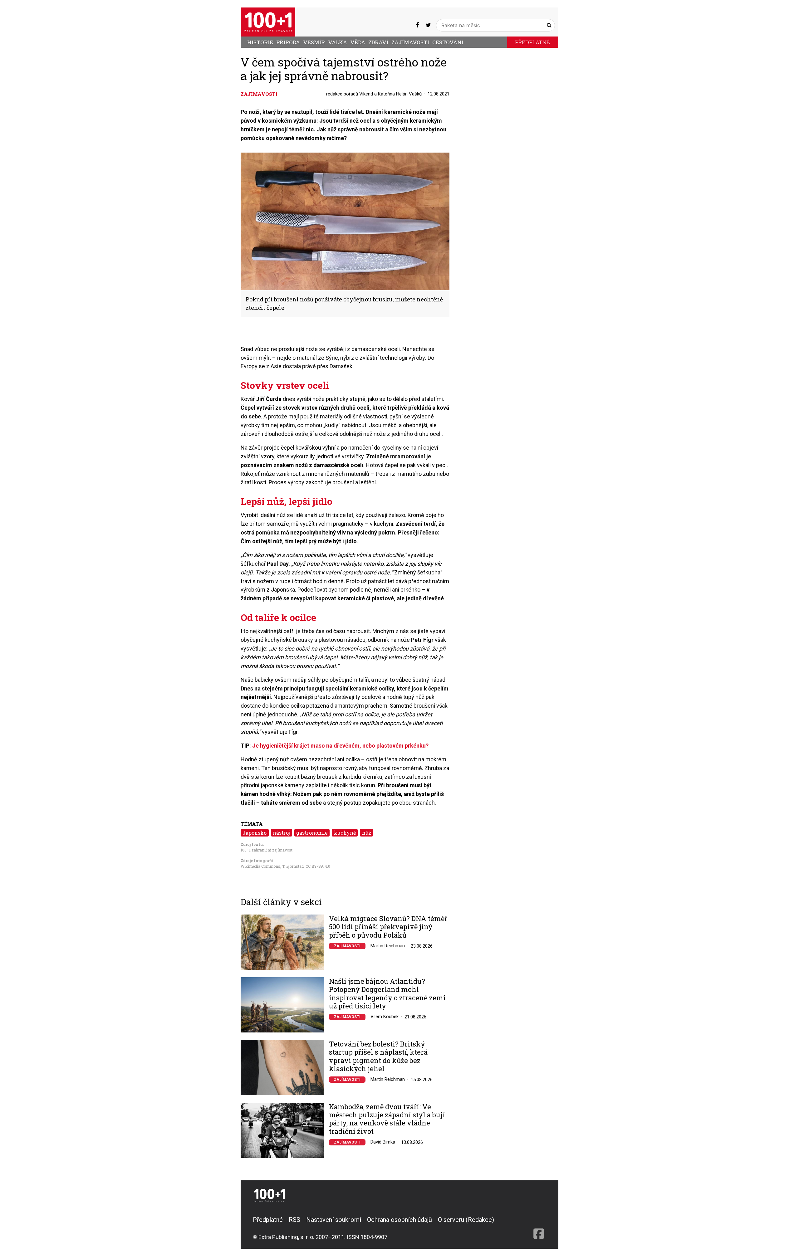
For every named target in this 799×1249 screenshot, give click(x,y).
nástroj (281, 832)
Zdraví (378, 42)
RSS (294, 1219)
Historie (260, 42)
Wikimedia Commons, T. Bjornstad (272, 866)
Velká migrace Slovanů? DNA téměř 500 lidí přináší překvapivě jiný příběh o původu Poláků (388, 927)
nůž (366, 832)
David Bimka (382, 1142)
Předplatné (532, 42)
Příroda (288, 42)
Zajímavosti (410, 42)
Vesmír (314, 42)
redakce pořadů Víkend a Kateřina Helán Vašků (374, 94)
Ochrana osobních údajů (399, 1219)
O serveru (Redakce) (466, 1219)
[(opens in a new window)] (417, 25)
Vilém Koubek (384, 1016)
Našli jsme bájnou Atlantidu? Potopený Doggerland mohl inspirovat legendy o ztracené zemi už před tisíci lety (387, 993)
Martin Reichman (387, 946)
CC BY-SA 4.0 (318, 866)
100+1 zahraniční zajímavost (266, 849)
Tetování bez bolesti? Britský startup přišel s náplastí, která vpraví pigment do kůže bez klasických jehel (378, 1056)
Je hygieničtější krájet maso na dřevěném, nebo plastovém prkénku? (340, 745)
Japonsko (255, 832)
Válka (337, 42)
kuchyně (345, 832)
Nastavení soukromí (333, 1219)
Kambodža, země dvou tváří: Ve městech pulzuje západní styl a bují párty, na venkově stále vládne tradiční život (387, 1119)
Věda (357, 42)
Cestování (447, 42)
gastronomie (312, 832)
